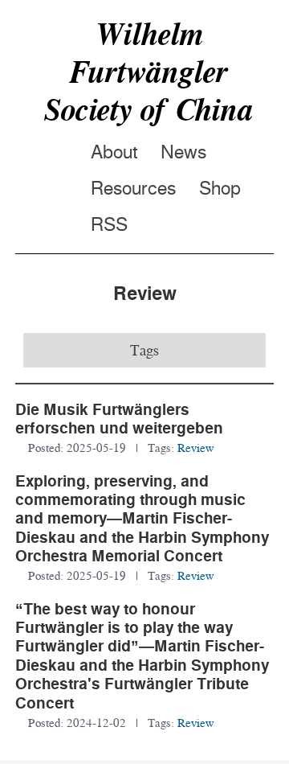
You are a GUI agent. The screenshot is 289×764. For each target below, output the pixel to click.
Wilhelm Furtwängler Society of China (148, 71)
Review (195, 447)
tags (144, 350)
